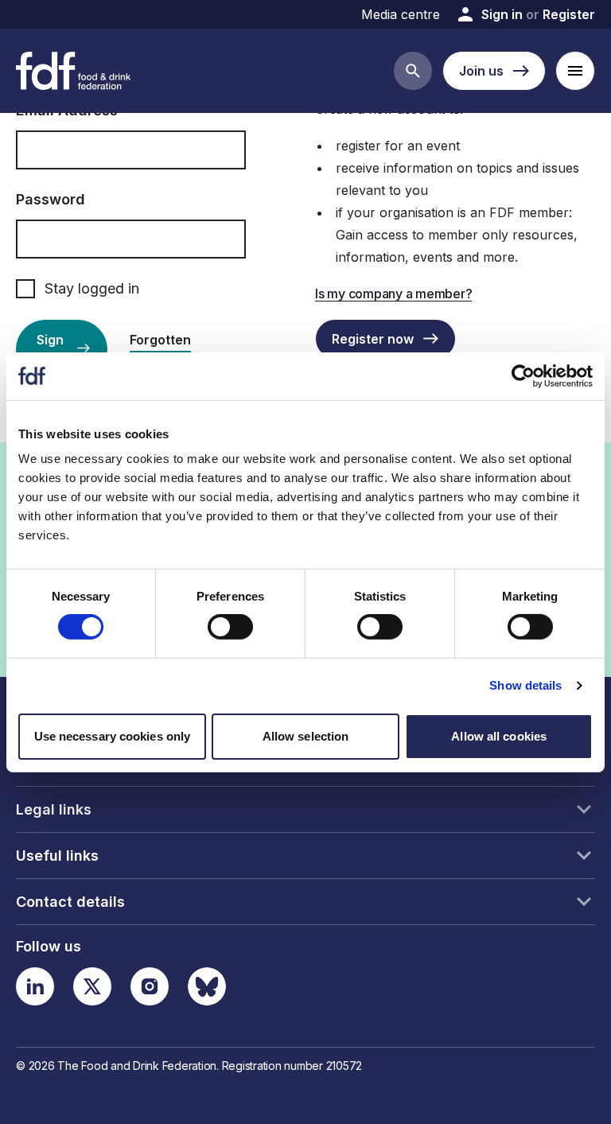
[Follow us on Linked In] (35, 986)
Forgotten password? (164, 349)
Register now (373, 339)
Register (569, 14)
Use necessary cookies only (112, 736)
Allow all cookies (499, 736)
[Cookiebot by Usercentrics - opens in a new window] (523, 375)
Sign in (502, 14)
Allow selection (306, 736)
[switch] (230, 627)
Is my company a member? (393, 293)
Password (50, 199)
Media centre (400, 14)
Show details (525, 685)
